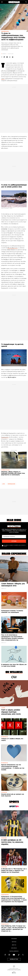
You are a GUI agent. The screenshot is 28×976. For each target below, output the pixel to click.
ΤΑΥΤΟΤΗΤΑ (14, 941)
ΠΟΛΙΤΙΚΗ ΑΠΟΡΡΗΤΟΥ (14, 951)
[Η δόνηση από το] (14, 856)
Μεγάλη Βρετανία (12, 247)
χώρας (3, 78)
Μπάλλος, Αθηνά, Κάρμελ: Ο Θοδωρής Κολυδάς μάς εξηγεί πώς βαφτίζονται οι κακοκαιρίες (13, 473)
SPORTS (14, 801)
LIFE (3, 483)
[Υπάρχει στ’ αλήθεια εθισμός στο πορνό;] (14, 726)
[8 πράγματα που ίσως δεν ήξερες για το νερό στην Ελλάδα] (14, 654)
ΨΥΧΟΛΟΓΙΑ (4, 736)
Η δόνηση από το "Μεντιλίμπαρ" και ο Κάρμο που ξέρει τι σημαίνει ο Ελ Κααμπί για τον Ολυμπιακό (14, 870)
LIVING (3, 707)
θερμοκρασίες (5, 437)
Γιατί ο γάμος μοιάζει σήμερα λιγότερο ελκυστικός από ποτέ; (11, 712)
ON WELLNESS (14, 672)
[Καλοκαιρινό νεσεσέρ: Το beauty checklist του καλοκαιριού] (14, 600)
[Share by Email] (12, 57)
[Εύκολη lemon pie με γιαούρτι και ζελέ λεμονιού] (14, 782)
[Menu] (2, 2)
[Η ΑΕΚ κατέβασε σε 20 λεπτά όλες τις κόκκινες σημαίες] (14, 824)
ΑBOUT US (14, 944)
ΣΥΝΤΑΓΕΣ (4, 792)
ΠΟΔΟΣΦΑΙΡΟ (5, 894)
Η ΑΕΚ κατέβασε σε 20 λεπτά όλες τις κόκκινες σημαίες (12, 842)
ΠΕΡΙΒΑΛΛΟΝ (5, 31)
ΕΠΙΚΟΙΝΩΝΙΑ (14, 938)
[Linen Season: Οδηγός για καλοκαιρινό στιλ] (14, 570)
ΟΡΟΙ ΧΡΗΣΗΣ (14, 948)
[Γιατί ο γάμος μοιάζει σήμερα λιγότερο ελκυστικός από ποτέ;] (14, 694)
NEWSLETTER (14, 959)
